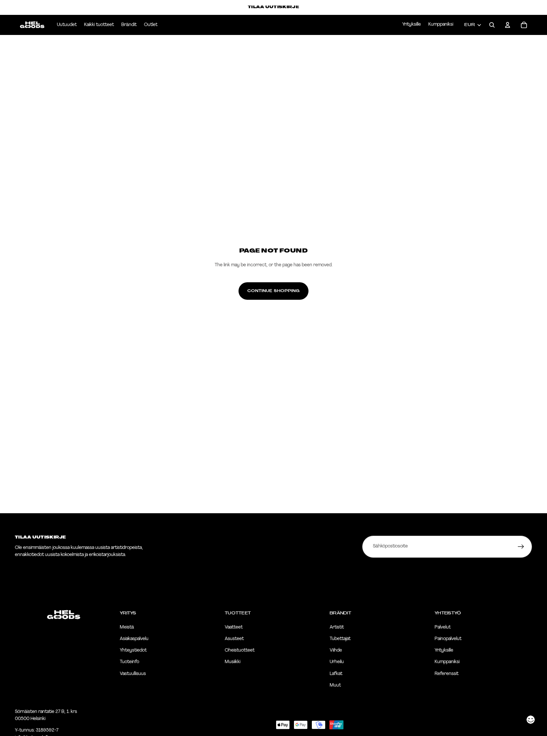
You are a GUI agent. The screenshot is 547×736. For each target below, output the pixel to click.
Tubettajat (340, 639)
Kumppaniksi (440, 24)
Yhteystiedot (133, 651)
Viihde (336, 651)
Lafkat (336, 674)
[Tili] (507, 25)
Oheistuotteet (240, 651)
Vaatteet (234, 627)
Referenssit (446, 674)
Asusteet (234, 639)
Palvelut (443, 627)
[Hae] (492, 25)
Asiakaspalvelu (134, 639)
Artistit (337, 627)
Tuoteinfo (129, 662)
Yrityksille (411, 24)
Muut (335, 685)
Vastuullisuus (133, 674)
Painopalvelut (448, 639)
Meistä (127, 627)
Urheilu (337, 662)
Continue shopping (273, 291)
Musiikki (232, 662)
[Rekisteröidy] (521, 547)
